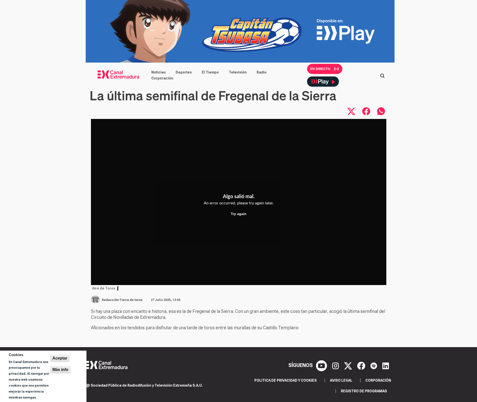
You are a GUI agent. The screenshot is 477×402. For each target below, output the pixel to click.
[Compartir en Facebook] (366, 111)
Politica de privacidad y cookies (285, 380)
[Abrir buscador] (382, 75)
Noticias (158, 72)
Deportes (184, 72)
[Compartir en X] (351, 111)
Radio (262, 72)
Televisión (238, 72)
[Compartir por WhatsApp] (381, 111)
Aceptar (59, 358)
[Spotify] (374, 365)
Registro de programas (364, 391)
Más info (60, 369)
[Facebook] (361, 365)
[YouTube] (322, 365)
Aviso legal (341, 380)
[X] (348, 365)
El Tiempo (210, 72)
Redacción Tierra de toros (122, 300)
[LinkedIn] (385, 365)
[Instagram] (336, 365)
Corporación (162, 78)
